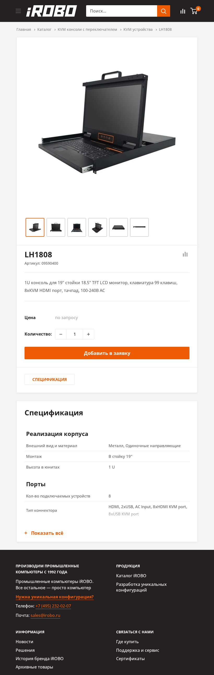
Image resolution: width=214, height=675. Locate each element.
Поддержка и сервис (137, 650)
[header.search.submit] (163, 11)
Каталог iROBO (131, 576)
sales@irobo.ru (45, 615)
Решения (25, 650)
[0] (194, 11)
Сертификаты (130, 658)
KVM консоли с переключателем (87, 29)
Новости (24, 641)
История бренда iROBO (40, 658)
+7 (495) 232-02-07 (53, 606)
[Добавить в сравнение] (185, 254)
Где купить (127, 641)
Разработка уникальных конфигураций (141, 587)
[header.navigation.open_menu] (18, 11)
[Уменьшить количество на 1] (60, 334)
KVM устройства (138, 29)
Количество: (38, 334)
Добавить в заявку (107, 353)
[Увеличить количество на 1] (88, 334)
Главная (23, 29)
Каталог (44, 29)
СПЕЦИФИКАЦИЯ (49, 379)
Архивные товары (34, 667)
